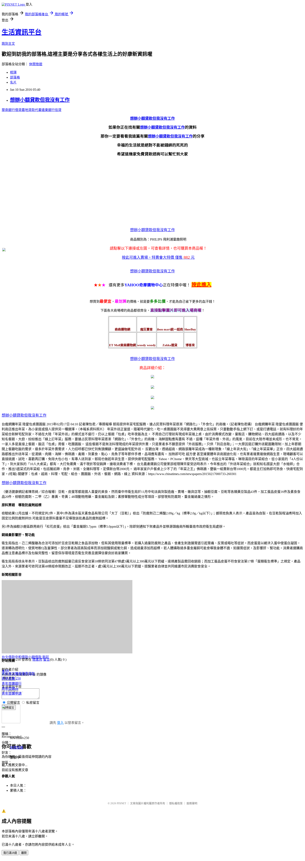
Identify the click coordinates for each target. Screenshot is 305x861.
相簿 (13, 72)
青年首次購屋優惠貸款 (18, 673)
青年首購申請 (12, 693)
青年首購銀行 (12, 683)
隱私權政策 (176, 803)
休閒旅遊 (35, 64)
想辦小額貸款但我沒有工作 (40, 100)
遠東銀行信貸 (51, 110)
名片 (13, 82)
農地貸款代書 (31, 110)
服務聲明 (192, 803)
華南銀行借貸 (12, 110)
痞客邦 (37, 659)
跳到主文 (8, 43)
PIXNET (121, 803)
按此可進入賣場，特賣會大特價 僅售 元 (158, 257)
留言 (46, 659)
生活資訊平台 (21, 32)
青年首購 (8, 678)
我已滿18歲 (10, 852)
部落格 (15, 77)
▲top (5, 670)
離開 (24, 852)
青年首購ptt (10, 688)
